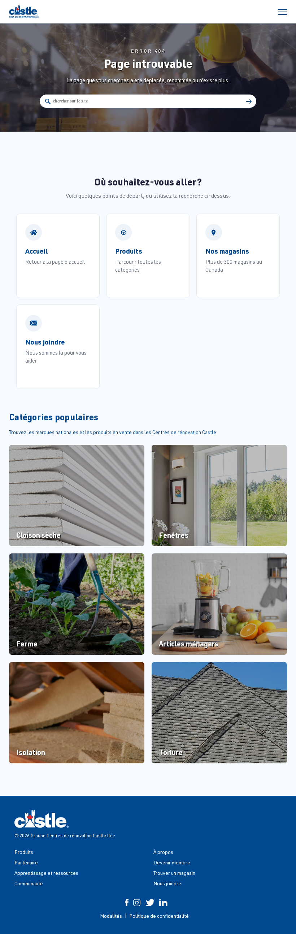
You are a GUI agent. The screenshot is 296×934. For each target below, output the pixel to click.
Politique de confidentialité (159, 916)
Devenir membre (171, 862)
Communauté (28, 883)
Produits (23, 852)
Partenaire (26, 862)
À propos (163, 852)
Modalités (111, 916)
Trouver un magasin (174, 873)
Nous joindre (167, 883)
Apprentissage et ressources (46, 873)
